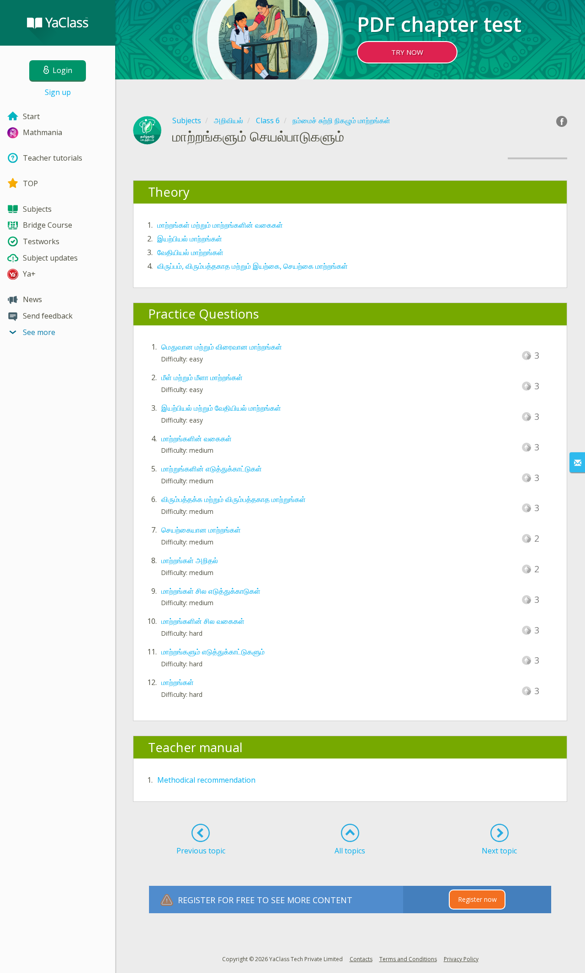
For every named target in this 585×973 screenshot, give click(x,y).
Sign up (58, 92)
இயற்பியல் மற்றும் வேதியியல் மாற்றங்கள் (221, 408)
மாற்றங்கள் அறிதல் (189, 560)
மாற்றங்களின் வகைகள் (196, 439)
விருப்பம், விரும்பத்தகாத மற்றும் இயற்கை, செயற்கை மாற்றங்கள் (252, 266)
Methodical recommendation (206, 780)
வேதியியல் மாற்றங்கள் (190, 252)
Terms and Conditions (408, 959)
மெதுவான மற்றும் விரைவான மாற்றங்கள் (221, 347)
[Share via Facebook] (561, 121)
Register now (477, 899)
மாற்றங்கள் (177, 682)
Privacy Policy (461, 959)
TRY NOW (407, 52)
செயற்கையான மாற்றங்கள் (201, 530)
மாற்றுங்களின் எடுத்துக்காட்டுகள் (211, 469)
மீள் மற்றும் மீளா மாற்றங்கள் (202, 377)
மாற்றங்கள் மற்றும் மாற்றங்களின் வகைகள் (220, 225)
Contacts (361, 959)
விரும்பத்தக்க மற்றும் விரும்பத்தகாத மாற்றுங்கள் (233, 499)
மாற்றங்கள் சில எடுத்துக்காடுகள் (211, 591)
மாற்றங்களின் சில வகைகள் (203, 621)
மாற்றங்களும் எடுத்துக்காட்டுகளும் (213, 652)
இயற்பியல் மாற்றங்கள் (189, 239)
